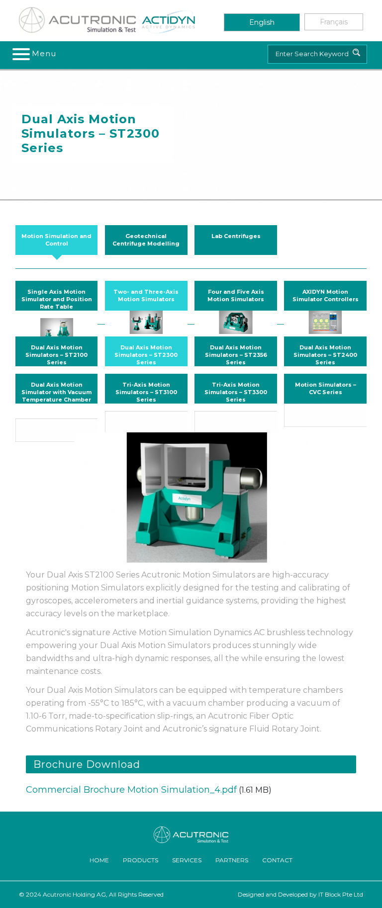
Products (140, 860)
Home (99, 860)
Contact (277, 860)
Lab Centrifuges (236, 236)
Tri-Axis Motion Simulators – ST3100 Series (146, 392)
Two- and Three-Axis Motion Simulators (146, 295)
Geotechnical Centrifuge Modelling (146, 240)
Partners (231, 860)
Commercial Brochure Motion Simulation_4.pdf (131, 789)
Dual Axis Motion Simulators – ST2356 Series (236, 355)
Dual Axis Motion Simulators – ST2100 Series (56, 355)
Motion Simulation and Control (56, 240)
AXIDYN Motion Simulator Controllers (325, 295)
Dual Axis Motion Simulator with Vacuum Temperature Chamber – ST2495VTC (56, 396)
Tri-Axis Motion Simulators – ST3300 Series (235, 392)
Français (334, 21)
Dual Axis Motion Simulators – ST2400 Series (325, 355)
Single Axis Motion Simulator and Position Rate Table (56, 299)
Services (186, 860)
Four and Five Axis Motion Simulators (235, 295)
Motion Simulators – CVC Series (325, 388)
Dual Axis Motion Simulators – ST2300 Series (146, 355)
